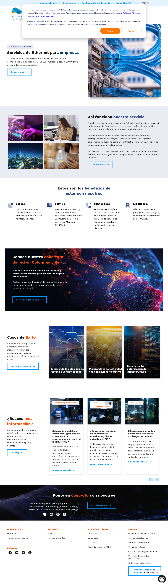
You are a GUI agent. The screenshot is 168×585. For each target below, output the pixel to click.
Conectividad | (97, 403)
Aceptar (110, 31)
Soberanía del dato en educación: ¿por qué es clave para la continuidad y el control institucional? (66, 436)
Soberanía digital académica (65, 403)
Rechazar (131, 31)
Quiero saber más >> (63, 470)
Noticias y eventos (56, 538)
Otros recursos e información (142, 533)
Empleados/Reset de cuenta (96, 3)
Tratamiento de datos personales (138, 557)
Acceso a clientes (48, 3)
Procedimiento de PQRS (99, 547)
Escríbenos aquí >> (101, 505)
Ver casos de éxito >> (23, 366)
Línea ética (93, 538)
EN (147, 3)
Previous (151, 479)
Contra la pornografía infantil (142, 551)
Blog (50, 533)
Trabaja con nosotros (17, 538)
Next (157, 479)
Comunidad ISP (123, 3)
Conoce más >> (19, 72)
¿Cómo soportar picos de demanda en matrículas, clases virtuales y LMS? (103, 435)
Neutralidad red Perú (138, 542)
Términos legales (136, 547)
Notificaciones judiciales (139, 563)
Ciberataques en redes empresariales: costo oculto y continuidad (141, 434)
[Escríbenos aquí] (162, 579)
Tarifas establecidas (138, 538)
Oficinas (91, 542)
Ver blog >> (17, 452)
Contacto (92, 533)
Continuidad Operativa (101, 407)
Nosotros (11, 533)
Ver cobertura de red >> (29, 300)
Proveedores (69, 3)
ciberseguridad (136, 403)
